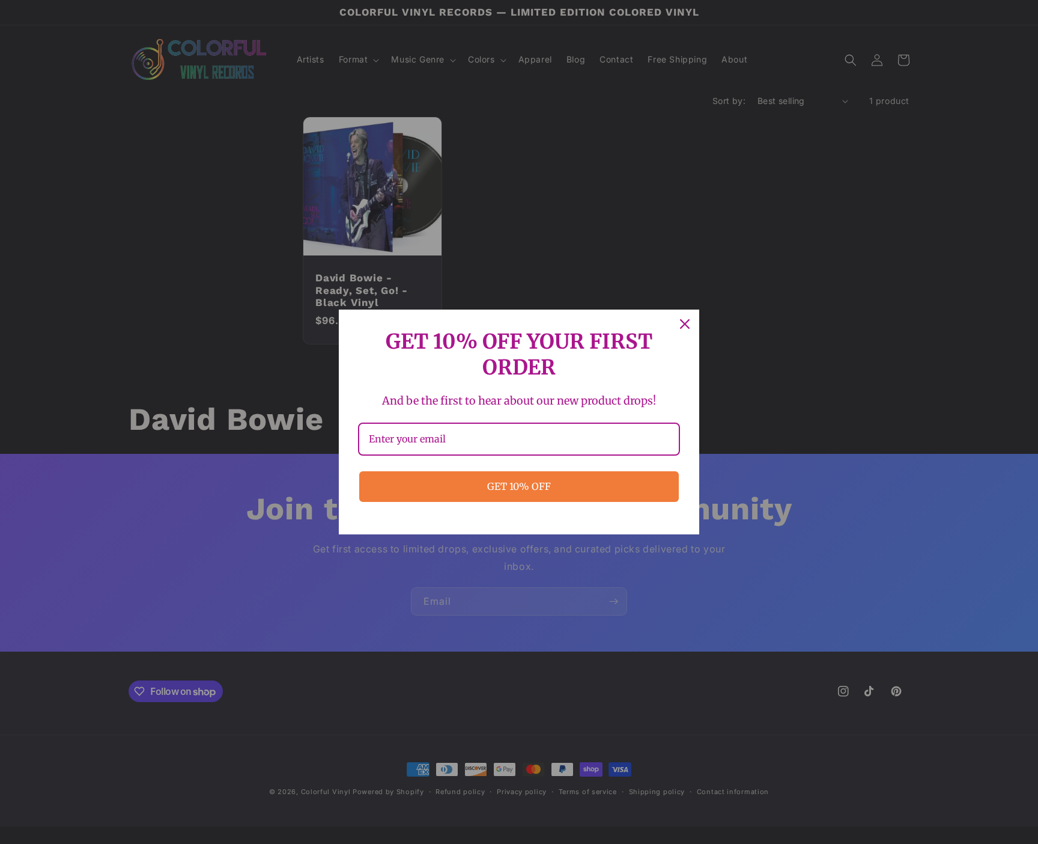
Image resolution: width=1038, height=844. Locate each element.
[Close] (684, 324)
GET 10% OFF (519, 486)
